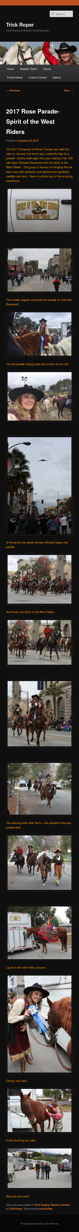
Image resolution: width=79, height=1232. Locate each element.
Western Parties (60, 1205)
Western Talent (28, 69)
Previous (13, 90)
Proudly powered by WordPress (40, 1223)
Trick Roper (20, 24)
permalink (46, 1209)
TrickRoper (16, 1209)
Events (47, 69)
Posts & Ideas (15, 77)
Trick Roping (41, 1205)
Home (10, 69)
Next (68, 90)
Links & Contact (38, 77)
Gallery (57, 77)
